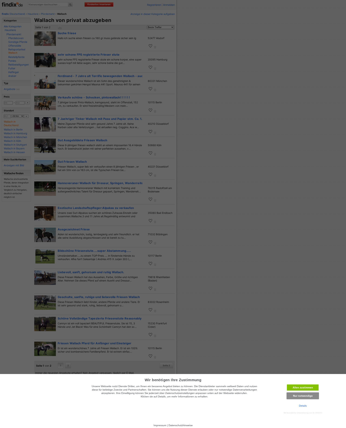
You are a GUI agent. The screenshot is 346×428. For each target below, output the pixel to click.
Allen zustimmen (303, 387)
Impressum (160, 425)
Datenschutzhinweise (180, 425)
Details (303, 405)
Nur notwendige (303, 395)
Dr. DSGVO (317, 413)
